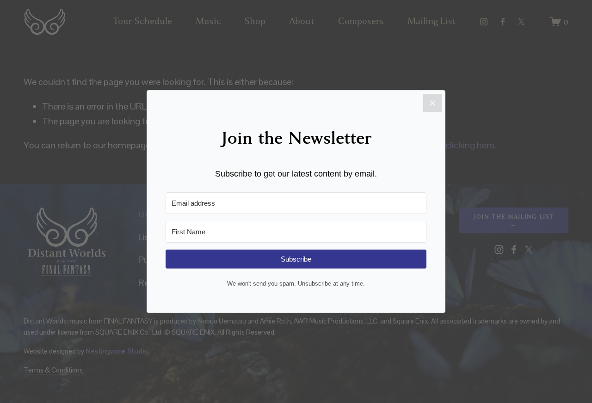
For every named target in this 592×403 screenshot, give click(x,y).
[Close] (432, 103)
